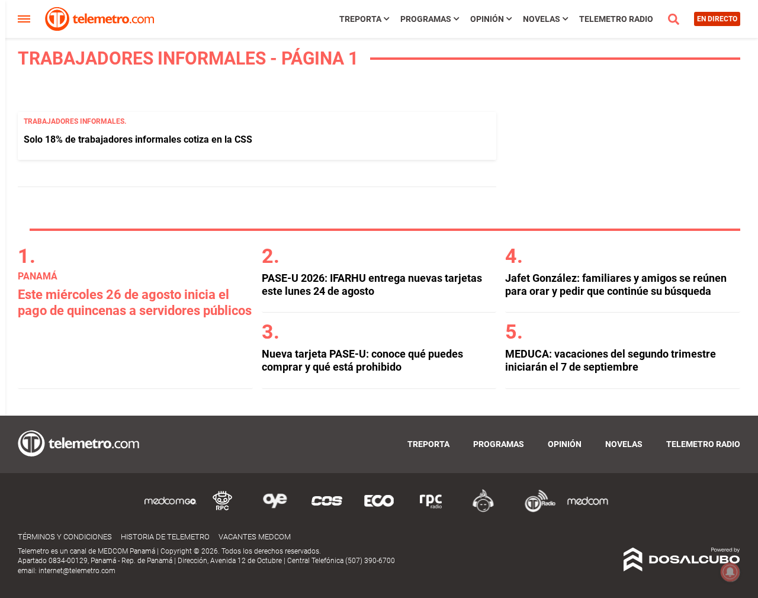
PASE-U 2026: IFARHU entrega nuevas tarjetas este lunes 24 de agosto (372, 284)
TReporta (360, 19)
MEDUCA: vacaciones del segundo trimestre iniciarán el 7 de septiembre (610, 360)
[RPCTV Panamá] (223, 510)
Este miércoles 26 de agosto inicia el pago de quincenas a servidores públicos (135, 302)
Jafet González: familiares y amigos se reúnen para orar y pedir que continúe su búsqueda (616, 284)
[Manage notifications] (730, 571)
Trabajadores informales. (75, 121)
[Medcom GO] (170, 510)
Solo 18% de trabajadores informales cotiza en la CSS (138, 139)
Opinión (487, 19)
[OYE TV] (275, 510)
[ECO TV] (379, 510)
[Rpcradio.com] (431, 510)
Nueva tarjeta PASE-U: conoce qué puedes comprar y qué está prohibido (362, 360)
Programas (425, 19)
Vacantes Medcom (255, 536)
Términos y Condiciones (65, 536)
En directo (717, 19)
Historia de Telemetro (165, 536)
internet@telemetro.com (76, 571)
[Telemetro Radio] (535, 510)
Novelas (541, 19)
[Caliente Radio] (483, 510)
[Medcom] (587, 510)
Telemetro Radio (616, 19)
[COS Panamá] (327, 510)
